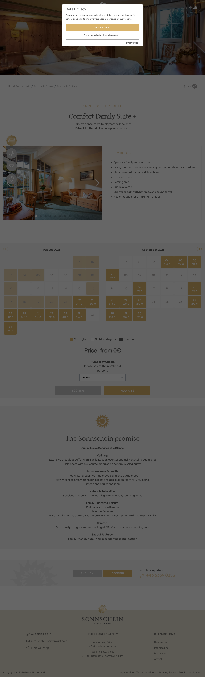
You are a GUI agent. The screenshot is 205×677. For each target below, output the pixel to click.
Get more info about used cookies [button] (101, 35)
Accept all (102, 27)
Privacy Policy (132, 43)
